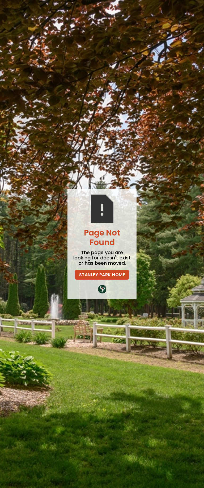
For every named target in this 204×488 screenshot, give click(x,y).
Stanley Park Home (102, 275)
